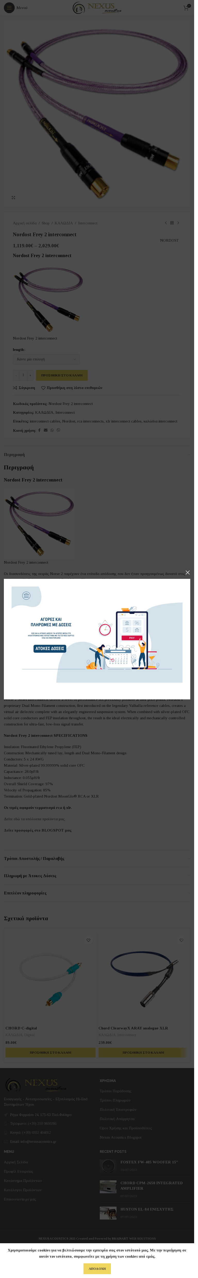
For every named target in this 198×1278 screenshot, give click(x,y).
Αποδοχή (97, 1269)
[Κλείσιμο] (187, 572)
